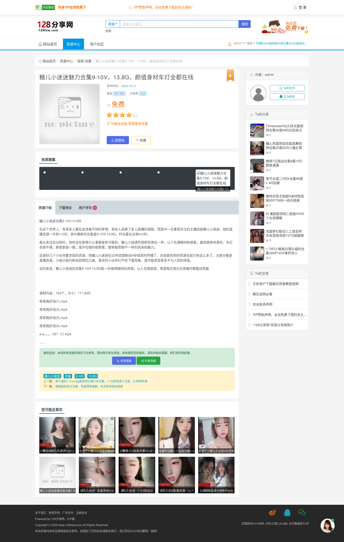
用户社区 (97, 43)
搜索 (245, 24)
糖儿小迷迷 (52, 376)
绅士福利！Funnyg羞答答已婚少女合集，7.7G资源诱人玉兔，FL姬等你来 (101, 381)
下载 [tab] (65, 207)
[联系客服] (287, 512)
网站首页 (49, 43)
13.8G (92, 376)
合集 (68, 376)
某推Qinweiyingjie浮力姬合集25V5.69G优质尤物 (286, 45)
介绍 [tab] (45, 207)
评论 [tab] (87, 207)
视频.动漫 (84, 61)
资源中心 (73, 43)
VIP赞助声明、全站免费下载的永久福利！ (279, 314)
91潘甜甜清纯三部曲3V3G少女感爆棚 (285, 215)
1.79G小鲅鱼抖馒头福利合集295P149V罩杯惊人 (285, 251)
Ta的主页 (289, 88)
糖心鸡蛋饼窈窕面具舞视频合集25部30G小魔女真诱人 (284, 145)
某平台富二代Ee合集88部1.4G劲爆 (284, 180)
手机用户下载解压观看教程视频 (275, 283)
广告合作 (67, 513)
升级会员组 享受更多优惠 (129, 123)
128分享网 (57, 519)
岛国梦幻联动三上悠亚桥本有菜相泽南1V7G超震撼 (285, 233)
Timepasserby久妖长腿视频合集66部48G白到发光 (284, 128)
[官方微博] (272, 512)
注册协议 (81, 513)
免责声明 (54, 513)
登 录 (302, 7)
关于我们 (40, 513)
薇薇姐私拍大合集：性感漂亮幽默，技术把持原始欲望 (89, 386)
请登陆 (119, 140)
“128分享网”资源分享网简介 (272, 324)
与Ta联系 (289, 96)
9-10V (80, 376)
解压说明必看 (262, 293)
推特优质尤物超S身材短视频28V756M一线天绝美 (285, 198)
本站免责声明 (143, 7)
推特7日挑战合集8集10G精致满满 (284, 163)
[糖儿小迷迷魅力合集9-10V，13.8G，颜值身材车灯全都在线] (213, 178)
